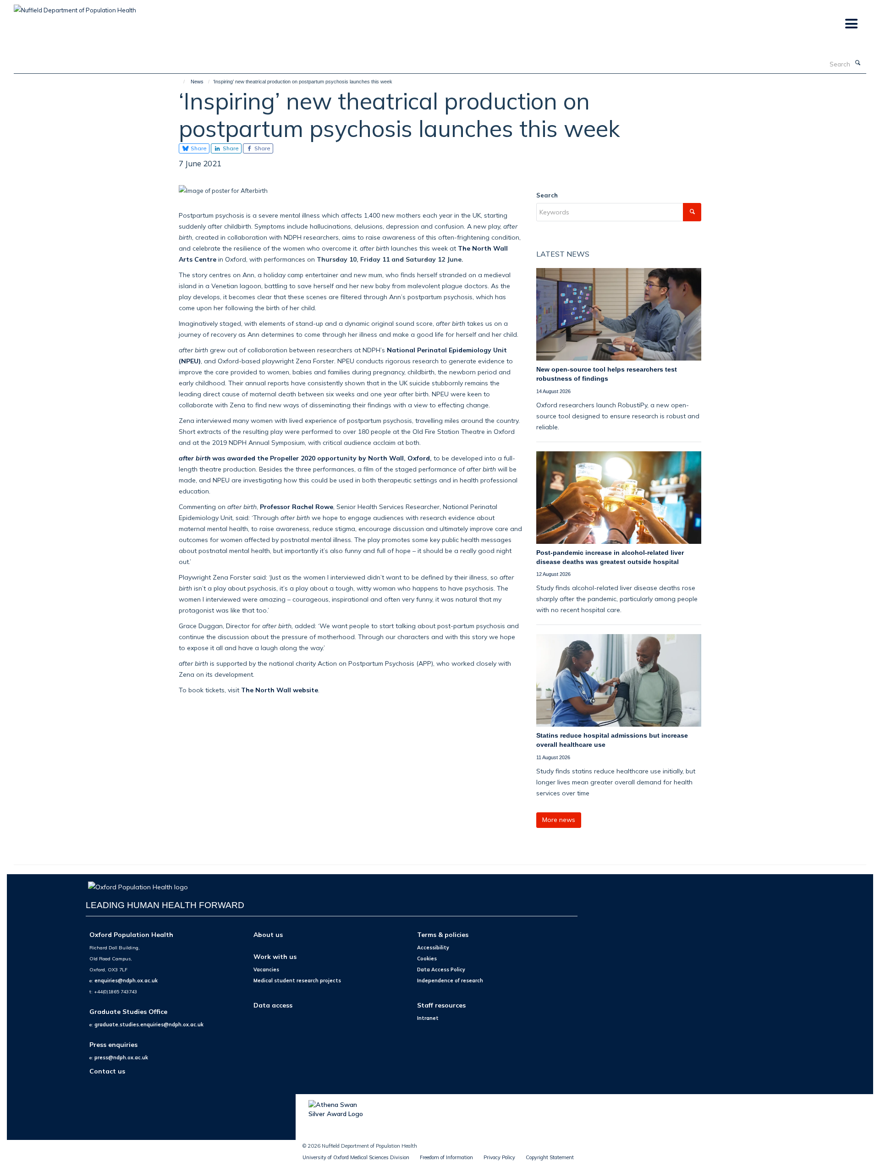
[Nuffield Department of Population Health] (75, 7)
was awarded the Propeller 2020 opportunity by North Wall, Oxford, (305, 458)
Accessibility (433, 947)
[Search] (857, 63)
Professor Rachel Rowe (296, 506)
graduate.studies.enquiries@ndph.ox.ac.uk (149, 1024)
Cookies (427, 958)
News (197, 81)
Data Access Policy (441, 969)
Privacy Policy (499, 1157)
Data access (272, 1005)
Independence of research (450, 980)
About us (268, 934)
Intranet (428, 1018)
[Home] (180, 82)
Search (547, 195)
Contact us (107, 1071)
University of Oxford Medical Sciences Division (355, 1157)
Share (198, 148)
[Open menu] (851, 24)
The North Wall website (279, 690)
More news (558, 820)
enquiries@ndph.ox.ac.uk (126, 980)
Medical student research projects (297, 980)
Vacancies (266, 969)
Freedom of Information (446, 1157)
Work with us (275, 956)
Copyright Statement (550, 1157)
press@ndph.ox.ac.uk (121, 1057)
